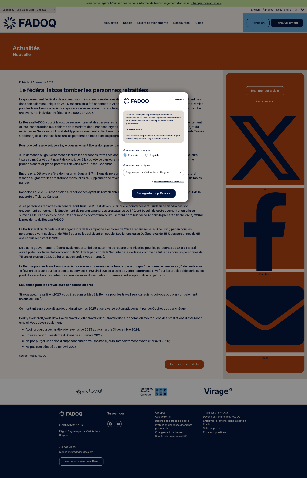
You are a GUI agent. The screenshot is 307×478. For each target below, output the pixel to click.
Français (133, 155)
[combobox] (153, 172)
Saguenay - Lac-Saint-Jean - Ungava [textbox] (147, 172)
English (154, 155)
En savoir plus (133, 129)
